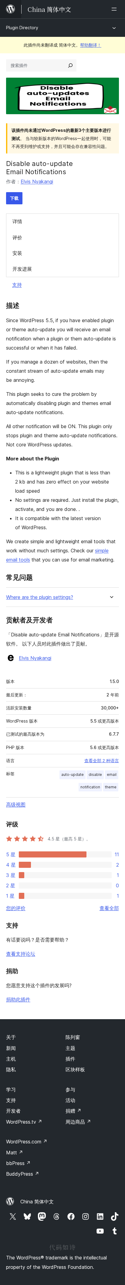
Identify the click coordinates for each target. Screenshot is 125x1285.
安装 (17, 253)
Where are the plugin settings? (39, 597)
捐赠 (73, 1111)
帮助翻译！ (90, 45)
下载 (14, 198)
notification (90, 787)
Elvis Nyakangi (37, 181)
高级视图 (15, 804)
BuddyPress (22, 1174)
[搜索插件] (70, 65)
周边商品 (78, 1122)
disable (95, 774)
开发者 (13, 1111)
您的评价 (15, 908)
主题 (70, 1048)
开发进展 (22, 269)
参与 (70, 1089)
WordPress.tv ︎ (24, 1122)
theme (111, 787)
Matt (14, 1152)
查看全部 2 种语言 (101, 760)
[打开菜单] (115, 9)
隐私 (11, 1069)
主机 (11, 1059)
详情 (17, 221)
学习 (11, 1089)
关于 (11, 1037)
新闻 (11, 1048)
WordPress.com (26, 1142)
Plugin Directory (22, 27)
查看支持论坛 (20, 954)
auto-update (72, 774)
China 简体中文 (37, 1202)
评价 (17, 237)
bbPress (18, 1163)
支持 (17, 285)
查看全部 (109, 908)
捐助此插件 (18, 999)
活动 (70, 1100)
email (112, 774)
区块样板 (75, 1069)
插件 (70, 1059)
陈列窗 (73, 1037)
